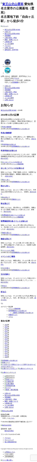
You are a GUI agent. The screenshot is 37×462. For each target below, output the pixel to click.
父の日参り (5, 274)
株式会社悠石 (9, 431)
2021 (6, 335)
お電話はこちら (10, 452)
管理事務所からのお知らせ (20, 129)
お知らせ (8, 31)
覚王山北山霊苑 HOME (12, 29)
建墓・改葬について (11, 40)
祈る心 (3, 292)
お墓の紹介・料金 (11, 38)
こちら (12, 418)
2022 (6, 333)
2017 (6, 343)
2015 (6, 347)
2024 (6, 329)
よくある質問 (9, 44)
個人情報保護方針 (11, 442)
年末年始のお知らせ (9, 151)
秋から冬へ (5, 186)
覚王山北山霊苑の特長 (12, 33)
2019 (6, 339)
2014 (6, 349)
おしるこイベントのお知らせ (12, 168)
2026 (6, 325)
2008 (6, 357)
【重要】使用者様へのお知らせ (22, 313)
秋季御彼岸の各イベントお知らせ (14, 221)
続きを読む (4, 158)
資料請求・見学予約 (11, 50)
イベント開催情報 (17, 164)
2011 (6, 355)
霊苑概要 (8, 35)
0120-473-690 (9, 78)
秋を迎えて (5, 204)
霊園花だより (15, 199)
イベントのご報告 (8, 256)
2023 (6, 331)
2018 (6, 341)
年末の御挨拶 (6, 133)
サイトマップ (9, 440)
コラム (10, 317)
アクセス (8, 46)
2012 (6, 353)
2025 (6, 327)
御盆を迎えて (6, 239)
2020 (6, 337)
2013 (6, 351)
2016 (6, 345)
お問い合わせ (9, 48)
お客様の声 (8, 42)
